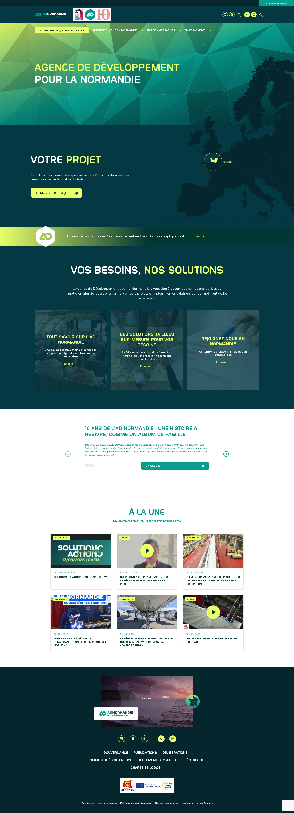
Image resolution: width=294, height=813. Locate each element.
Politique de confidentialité (136, 803)
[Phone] (247, 14)
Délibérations (175, 753)
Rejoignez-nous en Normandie (114, 30)
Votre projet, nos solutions (61, 30)
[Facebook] (232, 14)
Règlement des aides (157, 760)
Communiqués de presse (109, 760)
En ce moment (195, 30)
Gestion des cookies (166, 803)
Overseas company (276, 3)
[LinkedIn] (225, 14)
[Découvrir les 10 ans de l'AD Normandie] (92, 14)
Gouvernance (115, 753)
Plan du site (87, 803)
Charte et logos (146, 767)
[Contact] (254, 14)
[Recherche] (260, 14)
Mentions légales (107, 803)
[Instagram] (238, 14)
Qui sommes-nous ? (161, 30)
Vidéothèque (192, 760)
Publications (145, 753)
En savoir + (198, 236)
